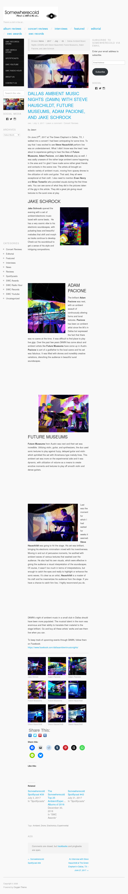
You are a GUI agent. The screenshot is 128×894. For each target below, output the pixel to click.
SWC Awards (14, 33)
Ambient (36, 825)
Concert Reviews (38, 28)
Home (41, 41)
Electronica (51, 825)
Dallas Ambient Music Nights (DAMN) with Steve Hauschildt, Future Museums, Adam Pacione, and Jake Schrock (58, 105)
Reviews (10, 271)
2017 (49, 41)
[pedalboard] (13, 103)
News (8, 267)
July (56, 41)
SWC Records (36, 33)
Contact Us (11, 83)
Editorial (96, 28)
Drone (43, 825)
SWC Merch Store (11, 51)
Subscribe (100, 71)
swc (29, 123)
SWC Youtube (12, 64)
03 (63, 41)
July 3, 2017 (38, 123)
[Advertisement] (13, 188)
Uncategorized (13, 298)
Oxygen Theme (20, 887)
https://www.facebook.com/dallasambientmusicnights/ (53, 647)
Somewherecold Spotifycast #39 (36, 792)
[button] (38, 667)
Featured (79, 28)
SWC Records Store (12, 42)
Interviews (61, 28)
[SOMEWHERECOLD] (30, 12)
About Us (10, 76)
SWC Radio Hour (14, 70)
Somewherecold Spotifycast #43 (76, 792)
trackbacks (63, 846)
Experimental (62, 825)
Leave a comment (54, 123)
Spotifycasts (12, 58)
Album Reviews (12, 28)
